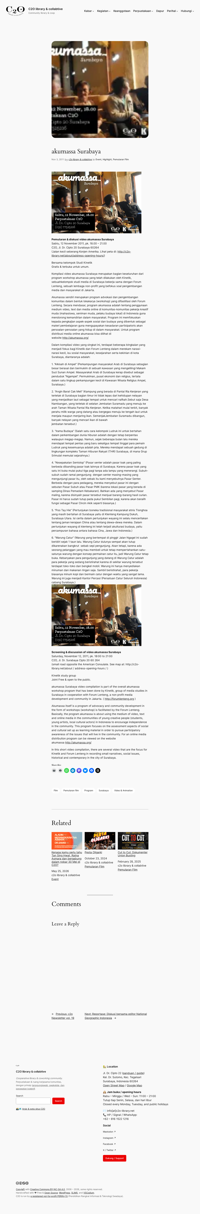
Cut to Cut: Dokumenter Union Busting (133, 854)
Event (98, 159)
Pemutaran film (71, 790)
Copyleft (20, 1189)
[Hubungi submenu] (193, 11)
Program (88, 790)
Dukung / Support (114, 1158)
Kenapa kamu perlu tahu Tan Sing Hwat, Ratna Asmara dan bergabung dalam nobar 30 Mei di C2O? (67, 859)
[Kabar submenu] (93, 11)
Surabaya (104, 790)
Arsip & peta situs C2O (33, 1108)
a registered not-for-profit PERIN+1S (49, 1196)
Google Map (134, 1085)
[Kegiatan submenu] (109, 11)
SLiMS (74, 1192)
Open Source (51, 1192)
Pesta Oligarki (93, 852)
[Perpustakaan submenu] (152, 11)
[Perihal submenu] (177, 11)
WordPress (64, 1192)
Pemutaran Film (121, 159)
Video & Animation (123, 790)
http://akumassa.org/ (75, 337)
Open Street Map (113, 1085)
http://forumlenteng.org (119, 698)
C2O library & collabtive (45, 9)
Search (19, 1095)
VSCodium (88, 1192)
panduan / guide (133, 1073)
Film (56, 790)
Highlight (107, 159)
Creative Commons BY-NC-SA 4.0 (47, 1189)
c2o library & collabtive (80, 159)
